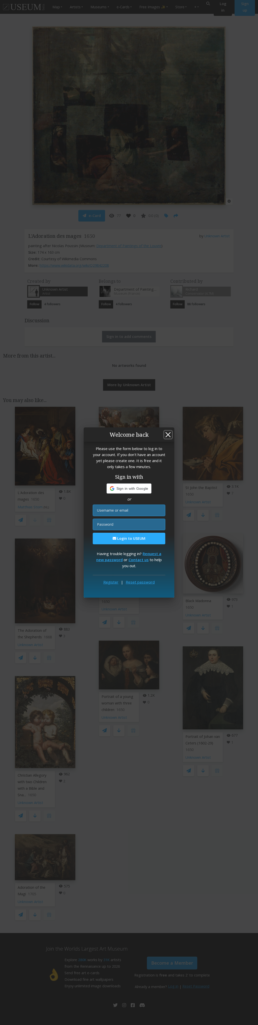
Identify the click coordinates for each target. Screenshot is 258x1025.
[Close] (168, 434)
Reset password (140, 582)
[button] (129, 488)
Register (110, 582)
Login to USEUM (130, 538)
